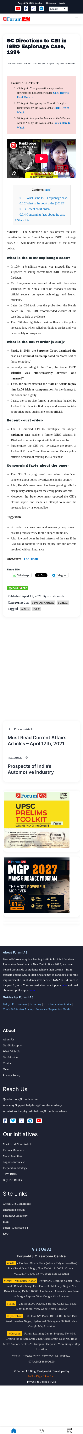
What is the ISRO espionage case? (43, 198)
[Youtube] (39, 1120)
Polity (6, 1004)
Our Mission (10, 1057)
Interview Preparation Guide (53, 1009)
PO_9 (36, 608)
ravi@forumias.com (26, 1099)
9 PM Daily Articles (43, 602)
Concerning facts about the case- (42, 214)
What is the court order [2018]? (41, 203)
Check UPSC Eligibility (17, 1203)
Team (6, 1069)
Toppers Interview (14, 1162)
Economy (35, 1004)
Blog (6, 1221)
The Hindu (31, 559)
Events (62, 3)
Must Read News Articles (18, 1144)
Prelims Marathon (13, 1150)
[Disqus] (41, 665)
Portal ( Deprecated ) (15, 1227)
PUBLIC (63, 602)
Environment (20, 1004)
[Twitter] (13, 1120)
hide (47, 189)
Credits (7, 1063)
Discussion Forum (14, 1209)
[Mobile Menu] (76, 19)
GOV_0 (25, 608)
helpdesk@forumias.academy (44, 1105)
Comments (70, 63)
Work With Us (11, 1051)
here (64, 985)
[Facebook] (5, 1120)
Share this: (22, 220)
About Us (8, 1039)
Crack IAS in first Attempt (18, 1009)
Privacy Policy (11, 1075)
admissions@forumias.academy (48, 1111)
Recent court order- (34, 209)
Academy (39, 3)
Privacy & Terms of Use (41, 1381)
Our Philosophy (12, 1045)
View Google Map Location (52, 1273)
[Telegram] (30, 1120)
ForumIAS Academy (15, 1215)
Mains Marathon (13, 1156)
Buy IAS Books (12, 1179)
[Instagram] (21, 1120)
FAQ (5, 1233)
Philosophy (51, 3)
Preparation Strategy (15, 1167)
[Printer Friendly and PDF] (17, 587)
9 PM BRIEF (10, 1173)
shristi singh (55, 596)
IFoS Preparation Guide (57, 1004)
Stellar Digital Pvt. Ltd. (41, 1376)
